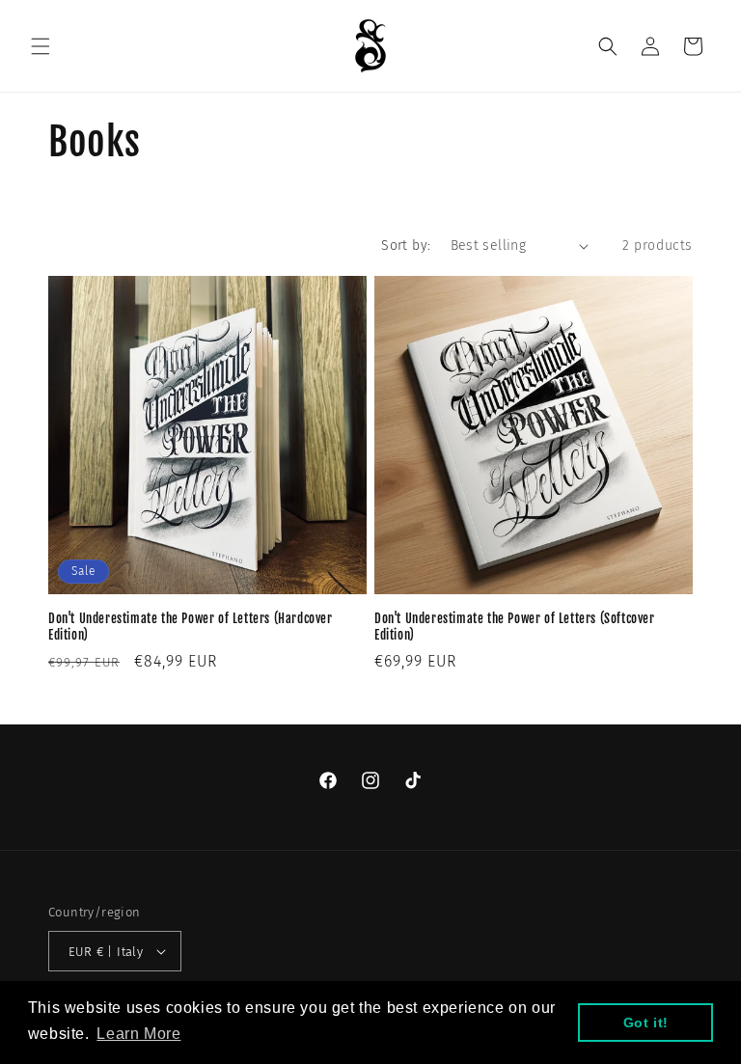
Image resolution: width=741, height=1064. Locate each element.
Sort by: (405, 245)
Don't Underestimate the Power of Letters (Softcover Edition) (514, 626)
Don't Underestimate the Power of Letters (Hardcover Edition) (190, 626)
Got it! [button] (646, 1022)
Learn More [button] (138, 1033)
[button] (40, 46)
